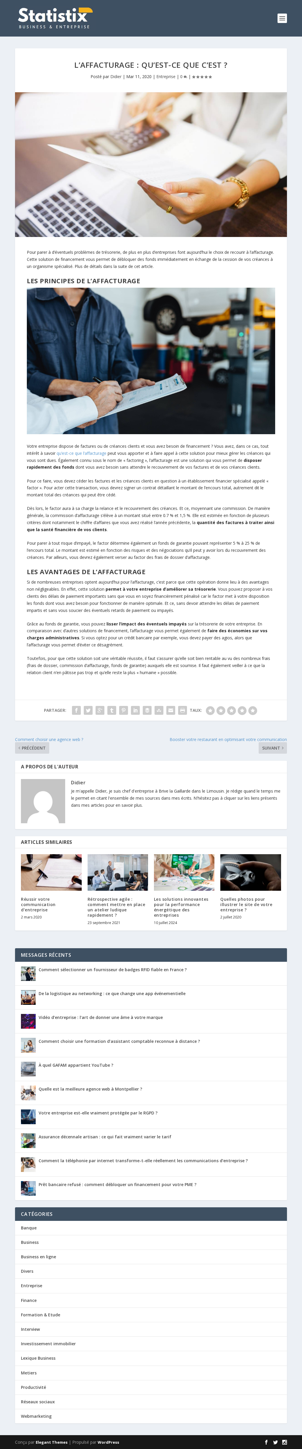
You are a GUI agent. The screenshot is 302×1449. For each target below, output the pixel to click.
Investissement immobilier (48, 1343)
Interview (30, 1329)
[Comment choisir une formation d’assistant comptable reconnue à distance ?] (28, 1045)
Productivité (33, 1387)
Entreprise (165, 76)
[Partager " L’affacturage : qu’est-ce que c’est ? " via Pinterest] (123, 710)
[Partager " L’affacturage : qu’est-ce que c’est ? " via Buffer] (147, 710)
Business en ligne (38, 1256)
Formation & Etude (40, 1315)
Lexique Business (38, 1358)
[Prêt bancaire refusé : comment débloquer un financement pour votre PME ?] (28, 1188)
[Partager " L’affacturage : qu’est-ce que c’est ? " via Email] (171, 710)
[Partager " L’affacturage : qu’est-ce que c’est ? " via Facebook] (76, 710)
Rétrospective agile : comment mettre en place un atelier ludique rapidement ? (116, 907)
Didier (116, 76)
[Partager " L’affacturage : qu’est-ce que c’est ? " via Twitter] (88, 710)
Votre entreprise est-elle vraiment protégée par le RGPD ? (98, 1113)
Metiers (29, 1373)
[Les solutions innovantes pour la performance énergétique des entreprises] (184, 872)
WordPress (108, 1442)
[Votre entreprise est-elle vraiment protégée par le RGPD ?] (28, 1116)
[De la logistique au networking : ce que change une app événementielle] (28, 997)
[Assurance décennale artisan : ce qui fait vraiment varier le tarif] (28, 1140)
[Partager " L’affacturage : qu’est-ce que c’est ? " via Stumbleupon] (159, 710)
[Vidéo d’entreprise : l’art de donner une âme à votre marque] (28, 1021)
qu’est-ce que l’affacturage (81, 453)
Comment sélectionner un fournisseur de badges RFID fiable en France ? (113, 969)
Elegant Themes (52, 1442)
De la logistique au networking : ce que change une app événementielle (112, 993)
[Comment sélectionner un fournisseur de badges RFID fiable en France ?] (28, 973)
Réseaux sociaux (38, 1401)
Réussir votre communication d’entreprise (38, 904)
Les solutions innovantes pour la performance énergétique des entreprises (181, 907)
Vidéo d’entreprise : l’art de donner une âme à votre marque (101, 1017)
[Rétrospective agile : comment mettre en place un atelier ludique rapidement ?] (118, 872)
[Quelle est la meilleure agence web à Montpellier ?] (28, 1093)
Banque (29, 1228)
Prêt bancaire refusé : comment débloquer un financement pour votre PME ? (117, 1184)
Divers (27, 1271)
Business (30, 1242)
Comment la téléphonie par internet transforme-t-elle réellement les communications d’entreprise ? (143, 1160)
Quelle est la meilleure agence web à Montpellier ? (90, 1089)
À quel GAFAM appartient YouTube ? (76, 1065)
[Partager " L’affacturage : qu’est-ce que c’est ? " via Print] (182, 710)
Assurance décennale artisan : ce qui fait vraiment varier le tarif (105, 1137)
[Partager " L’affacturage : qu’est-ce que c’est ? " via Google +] (100, 710)
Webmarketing (36, 1416)
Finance (29, 1300)
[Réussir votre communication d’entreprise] (51, 872)
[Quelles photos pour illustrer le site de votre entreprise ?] (250, 872)
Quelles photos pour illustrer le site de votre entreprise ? (246, 904)
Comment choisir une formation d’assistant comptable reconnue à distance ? (119, 1041)
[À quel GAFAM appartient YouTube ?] (28, 1069)
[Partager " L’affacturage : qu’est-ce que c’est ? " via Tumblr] (112, 710)
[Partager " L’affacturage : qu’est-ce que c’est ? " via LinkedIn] (135, 710)
